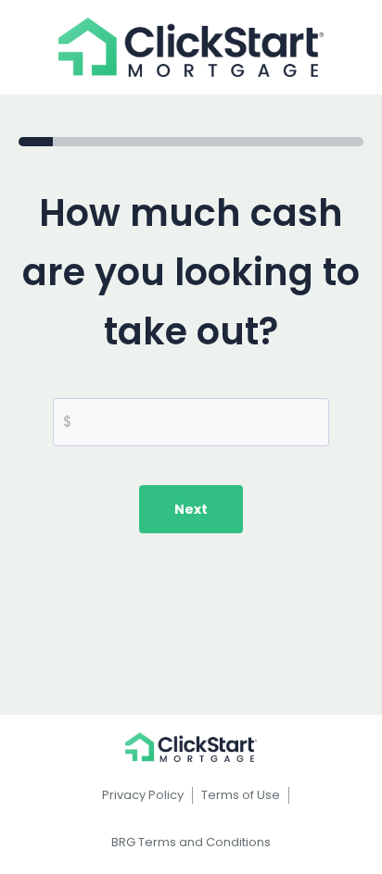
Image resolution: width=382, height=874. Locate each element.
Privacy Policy (143, 795)
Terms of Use (240, 795)
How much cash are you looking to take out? (191, 272)
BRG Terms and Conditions (191, 842)
